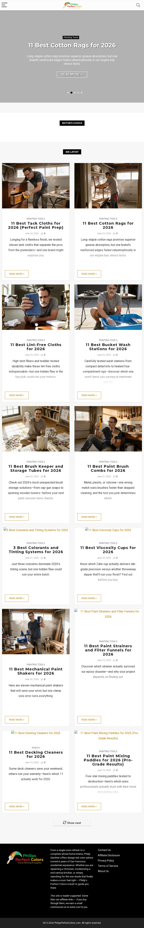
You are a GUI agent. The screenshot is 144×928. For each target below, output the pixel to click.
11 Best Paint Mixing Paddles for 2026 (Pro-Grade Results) (108, 760)
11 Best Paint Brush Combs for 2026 (108, 468)
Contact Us (104, 850)
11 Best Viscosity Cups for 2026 (108, 549)
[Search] (138, 5)
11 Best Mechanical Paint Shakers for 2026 (36, 671)
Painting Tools (71, 37)
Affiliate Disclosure (109, 855)
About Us (103, 871)
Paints (36, 748)
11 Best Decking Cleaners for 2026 (36, 754)
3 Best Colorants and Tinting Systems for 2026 (36, 549)
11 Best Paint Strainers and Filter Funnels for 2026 (108, 650)
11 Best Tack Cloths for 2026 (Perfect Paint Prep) (36, 225)
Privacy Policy (106, 860)
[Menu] (4, 5)
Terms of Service (108, 865)
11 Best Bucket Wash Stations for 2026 (108, 346)
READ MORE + (72, 74)
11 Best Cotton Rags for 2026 (72, 45)
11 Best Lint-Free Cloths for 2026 (36, 346)
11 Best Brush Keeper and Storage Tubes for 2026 (35, 468)
